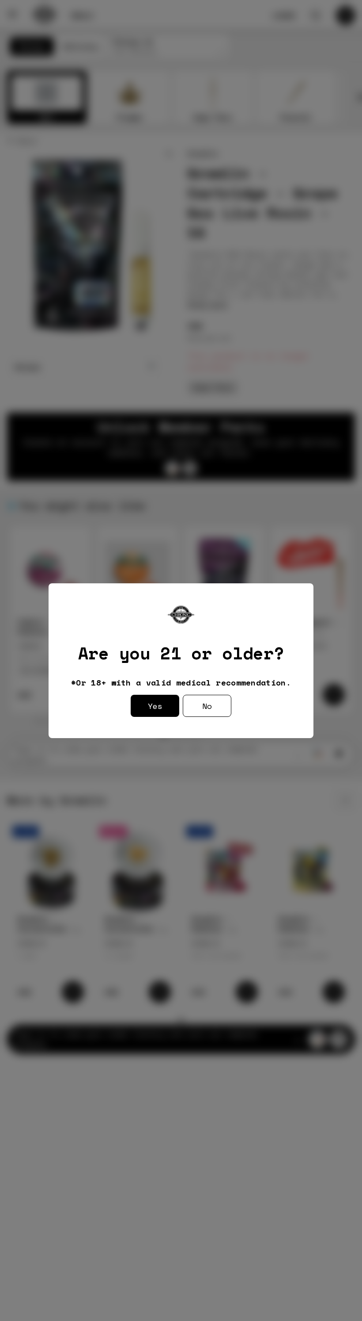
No (207, 706)
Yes (155, 706)
